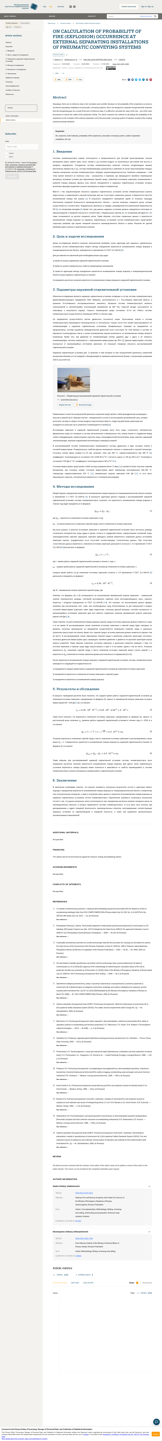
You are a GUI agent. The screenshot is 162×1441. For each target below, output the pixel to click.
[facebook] (129, 80)
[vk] (132, 80)
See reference (61, 919)
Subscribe (12, 176)
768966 (78, 1256)
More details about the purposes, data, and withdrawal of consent (24, 1439)
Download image (85, 405)
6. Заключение (11, 73)
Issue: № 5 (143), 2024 (121, 64)
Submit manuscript (129, 6)
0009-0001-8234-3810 (84, 1193)
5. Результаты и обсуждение (16, 69)
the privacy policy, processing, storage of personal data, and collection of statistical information (21, 165)
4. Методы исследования (15, 65)
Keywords (9, 46)
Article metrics (10, 120)
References (10, 94)
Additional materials (12, 78)
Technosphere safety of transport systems (88, 23)
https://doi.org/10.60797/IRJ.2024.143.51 (98, 59)
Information (25, 23)
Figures (8, 27)
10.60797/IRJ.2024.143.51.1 (69, 399)
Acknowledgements (12, 86)
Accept (155, 1434)
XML (59, 80)
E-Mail (7, 141)
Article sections (12, 23)
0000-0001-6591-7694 (84, 1238)
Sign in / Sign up (147, 6)
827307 (78, 1221)
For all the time (60, 1283)
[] (87, 199)
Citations (17, 27)
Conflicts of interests (13, 90)
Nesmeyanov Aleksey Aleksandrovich (70, 1232)
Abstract (8, 42)
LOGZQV (122, 59)
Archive (52, 16)
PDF (70, 80)
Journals (60, 6)
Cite (80, 80)
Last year (75, 1283)
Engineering (51, 23)
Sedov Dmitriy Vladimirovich (66, 1186)
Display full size (65, 405)
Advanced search (146, 16)
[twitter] (136, 80)
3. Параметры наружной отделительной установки (20, 60)
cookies (85, 1434)
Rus (44, 6)
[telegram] (140, 80)
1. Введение (10, 51)
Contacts (92, 16)
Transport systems (65, 23)
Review (10, 108)
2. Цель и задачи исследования (17, 55)
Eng (50, 6)
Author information (12, 116)
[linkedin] (143, 80)
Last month (88, 1283)
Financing (9, 82)
